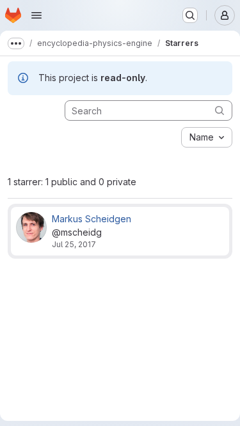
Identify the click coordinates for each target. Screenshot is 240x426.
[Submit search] (219, 110)
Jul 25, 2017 (74, 244)
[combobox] (206, 137)
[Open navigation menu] (36, 15)
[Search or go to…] (190, 15)
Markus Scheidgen (91, 218)
